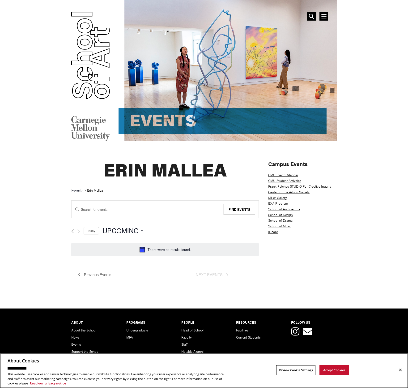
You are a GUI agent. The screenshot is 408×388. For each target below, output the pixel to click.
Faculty (186, 337)
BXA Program (278, 203)
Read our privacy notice (48, 383)
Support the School (85, 351)
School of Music (279, 226)
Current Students (248, 337)
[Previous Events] (72, 231)
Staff (184, 344)
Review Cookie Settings (296, 370)
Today (91, 231)
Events (77, 190)
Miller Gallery (277, 197)
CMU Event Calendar (283, 174)
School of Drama (280, 220)
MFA (129, 337)
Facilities (242, 330)
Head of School (192, 330)
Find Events (239, 209)
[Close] (400, 370)
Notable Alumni (192, 351)
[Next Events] (78, 231)
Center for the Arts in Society (289, 192)
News (75, 337)
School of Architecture (284, 209)
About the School (83, 330)
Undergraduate (137, 330)
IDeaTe (273, 231)
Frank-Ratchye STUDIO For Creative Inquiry (299, 186)
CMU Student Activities (284, 180)
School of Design (280, 214)
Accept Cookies (334, 370)
